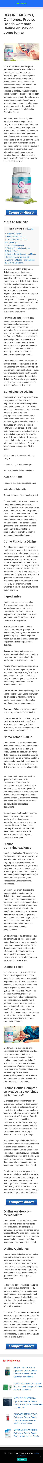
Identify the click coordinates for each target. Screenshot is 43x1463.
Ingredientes (11, 242)
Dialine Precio (12, 251)
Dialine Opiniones (14, 263)
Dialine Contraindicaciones (17, 248)
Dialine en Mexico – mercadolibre (20, 260)
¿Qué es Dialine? (13, 234)
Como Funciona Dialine (16, 239)
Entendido (22, 1459)
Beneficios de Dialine (15, 237)
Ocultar (30, 229)
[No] (40, 1456)
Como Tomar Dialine (14, 245)
